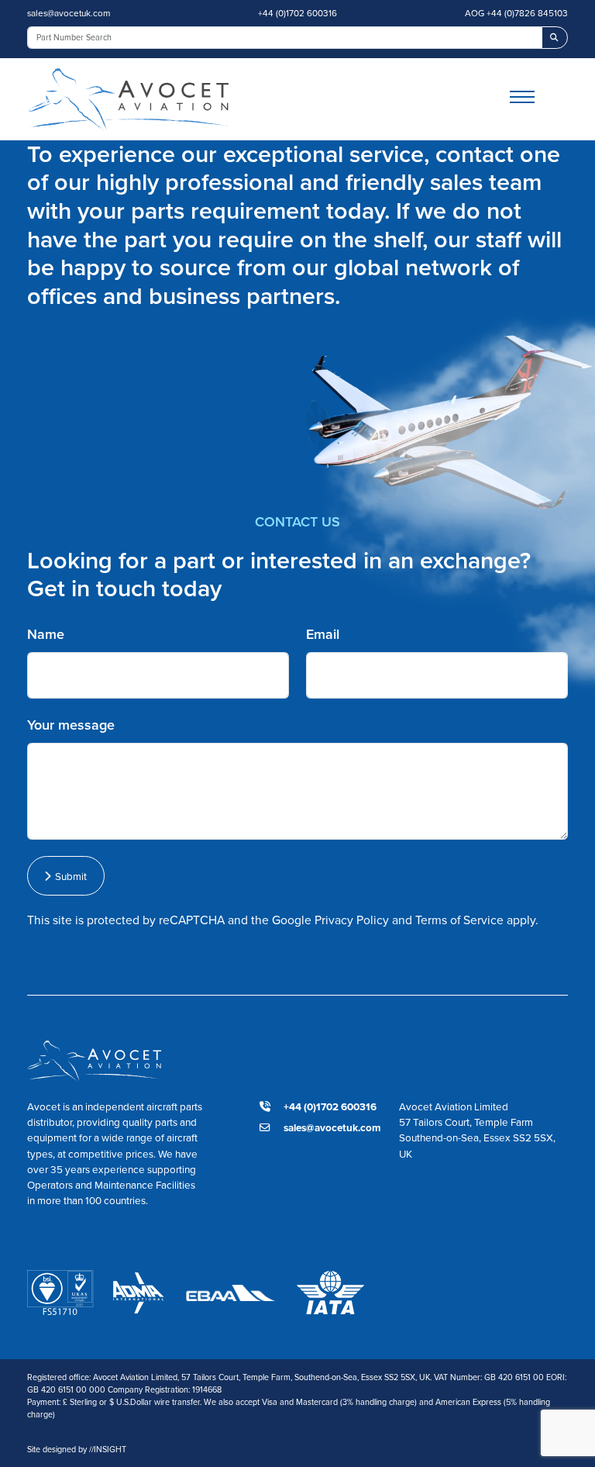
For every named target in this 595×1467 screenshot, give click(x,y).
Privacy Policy (352, 920)
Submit (68, 876)
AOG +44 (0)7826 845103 (516, 13)
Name (45, 634)
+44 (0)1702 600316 (297, 13)
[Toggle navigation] (539, 98)
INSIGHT (107, 1449)
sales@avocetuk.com (68, 13)
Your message (71, 725)
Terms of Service (459, 920)
